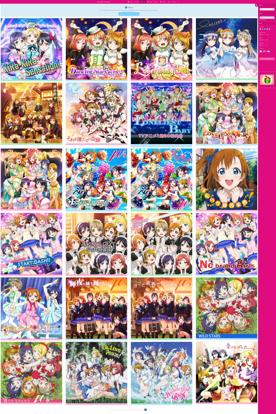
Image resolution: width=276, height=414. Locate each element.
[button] (156, 2)
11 (130, 409)
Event (260, 37)
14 (138, 409)
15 (140, 409)
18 (147, 409)
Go (267, 58)
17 (145, 409)
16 (143, 409)
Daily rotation (262, 32)
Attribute (261, 27)
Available (261, 43)
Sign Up (174, 1)
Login (169, 1)
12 (133, 409)
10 (128, 409)
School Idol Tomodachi (103, 2)
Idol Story (132, 11)
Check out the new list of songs (129, 14)
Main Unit (261, 48)
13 (135, 409)
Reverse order (262, 19)
